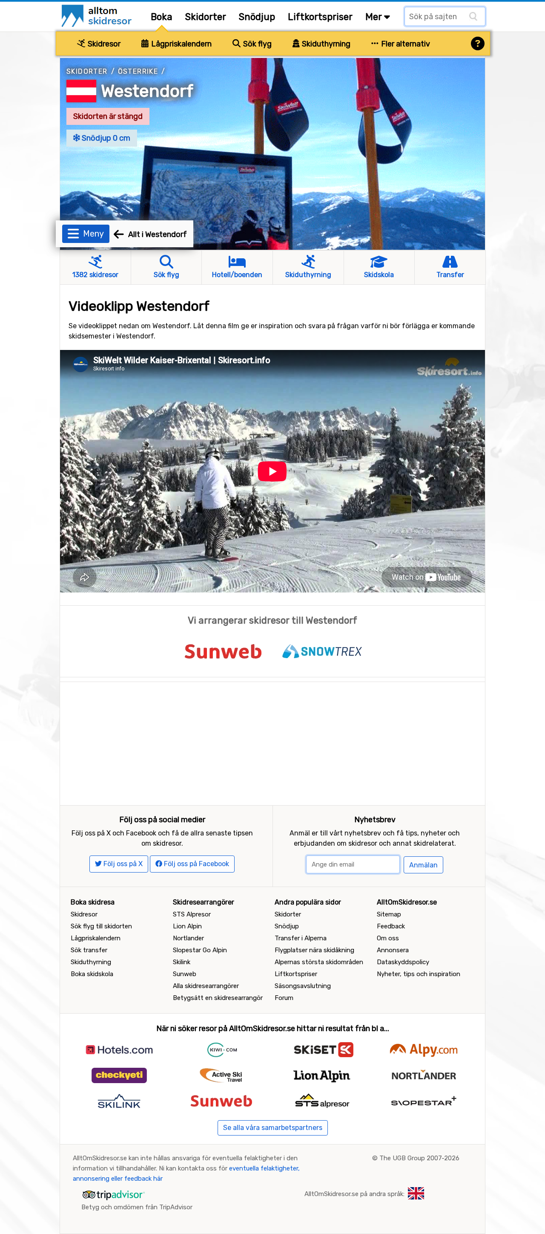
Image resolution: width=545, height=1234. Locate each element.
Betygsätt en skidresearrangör (218, 998)
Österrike (138, 71)
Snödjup (257, 17)
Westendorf (147, 91)
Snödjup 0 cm (105, 138)
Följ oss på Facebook (195, 864)
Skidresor (103, 44)
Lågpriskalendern (180, 44)
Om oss (388, 938)
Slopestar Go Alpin (200, 950)
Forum (284, 998)
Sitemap (389, 914)
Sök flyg (256, 44)
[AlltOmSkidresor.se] (98, 15)
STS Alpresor (192, 914)
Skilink (181, 962)
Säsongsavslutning (303, 986)
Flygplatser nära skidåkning (314, 950)
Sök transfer (89, 950)
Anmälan (423, 865)
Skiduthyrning (325, 44)
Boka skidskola (92, 974)
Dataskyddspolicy (403, 962)
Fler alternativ (404, 44)
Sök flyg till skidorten (101, 926)
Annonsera (393, 950)
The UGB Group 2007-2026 (419, 1158)
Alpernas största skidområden (319, 962)
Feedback (391, 926)
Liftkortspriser (320, 17)
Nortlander (188, 938)
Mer (374, 17)
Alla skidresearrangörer (206, 986)
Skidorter (205, 17)
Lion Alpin (187, 926)
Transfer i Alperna (301, 938)
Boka (161, 17)
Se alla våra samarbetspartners (272, 1128)
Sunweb (184, 974)
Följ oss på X (122, 864)
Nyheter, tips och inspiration (418, 974)
